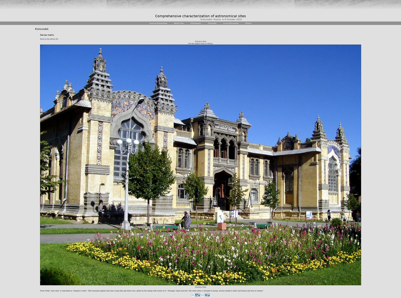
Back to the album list (49, 39)
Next (204, 41)
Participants (195, 23)
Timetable (212, 23)
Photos (248, 23)
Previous (198, 41)
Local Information (231, 23)
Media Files (179, 23)
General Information (158, 23)
